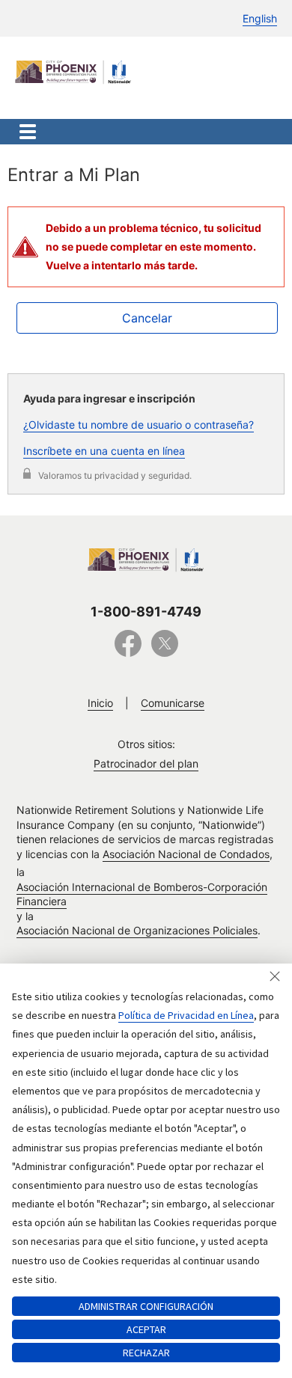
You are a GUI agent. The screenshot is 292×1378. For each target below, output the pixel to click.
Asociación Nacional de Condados (186, 854)
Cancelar (147, 317)
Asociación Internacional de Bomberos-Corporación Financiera (141, 894)
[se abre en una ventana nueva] (128, 651)
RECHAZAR (146, 1352)
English (260, 18)
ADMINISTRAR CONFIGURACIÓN (146, 1306)
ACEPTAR (146, 1329)
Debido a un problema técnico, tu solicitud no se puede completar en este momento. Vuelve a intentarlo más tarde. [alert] (153, 246)
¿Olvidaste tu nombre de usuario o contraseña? (138, 424)
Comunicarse (172, 702)
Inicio (100, 702)
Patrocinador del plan (146, 763)
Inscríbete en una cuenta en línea (104, 450)
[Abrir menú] (27, 131)
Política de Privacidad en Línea (186, 1015)
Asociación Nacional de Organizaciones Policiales (137, 930)
